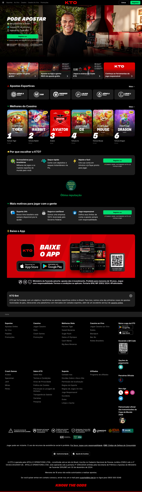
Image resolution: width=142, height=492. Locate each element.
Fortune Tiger (11, 141)
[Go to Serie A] (103, 94)
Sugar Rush (66, 334)
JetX (7, 382)
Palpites (8, 334)
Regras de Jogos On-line (72, 389)
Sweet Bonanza (68, 330)
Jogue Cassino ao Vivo (99, 326)
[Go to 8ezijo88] (71, 260)
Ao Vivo (8, 330)
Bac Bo (93, 337)
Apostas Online (11, 326)
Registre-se (22, 36)
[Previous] (6, 70)
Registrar (135, 2)
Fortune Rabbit (34, 141)
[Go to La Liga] (81, 94)
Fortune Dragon (119, 141)
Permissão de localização (72, 382)
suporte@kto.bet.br (88, 478)
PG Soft (9, 143)
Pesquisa (37, 402)
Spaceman (9, 378)
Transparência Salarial (42, 395)
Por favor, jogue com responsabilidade (86, 445)
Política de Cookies (41, 385)
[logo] (71, 2)
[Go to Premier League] (60, 94)
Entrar (124, 2)
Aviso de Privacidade (42, 382)
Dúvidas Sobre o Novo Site (73, 378)
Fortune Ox (75, 141)
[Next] (135, 70)
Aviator (52, 141)
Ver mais (17, 123)
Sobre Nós (37, 375)
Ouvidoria (66, 396)
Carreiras (37, 398)
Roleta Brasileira (97, 341)
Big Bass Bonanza (69, 344)
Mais (131, 87)
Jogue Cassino (39, 326)
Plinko (7, 389)
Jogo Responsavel (69, 392)
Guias (64, 399)
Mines (7, 385)
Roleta (92, 330)
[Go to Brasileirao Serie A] (17, 94)
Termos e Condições (42, 378)
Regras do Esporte (69, 385)
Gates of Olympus (69, 337)
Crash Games (39, 334)
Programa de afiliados (99, 375)
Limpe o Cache (68, 403)
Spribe (51, 143)
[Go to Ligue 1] (124, 94)
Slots (35, 330)
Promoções (9, 337)
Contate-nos (67, 375)
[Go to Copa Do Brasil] (38, 94)
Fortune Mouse (98, 141)
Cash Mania (67, 341)
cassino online (117, 303)
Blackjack (94, 334)
